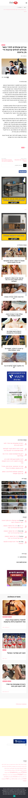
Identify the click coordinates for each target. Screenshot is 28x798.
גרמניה (25, 774)
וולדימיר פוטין (8, 774)
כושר (22, 776)
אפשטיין (19, 772)
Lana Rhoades (12, 768)
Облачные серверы (21, 704)
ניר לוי (21, 525)
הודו (12, 774)
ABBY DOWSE (4, 764)
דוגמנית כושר (12, 312)
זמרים (25, 776)
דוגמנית (20, 774)
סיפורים (9, 681)
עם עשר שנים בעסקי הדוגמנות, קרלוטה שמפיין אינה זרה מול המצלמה (14, 279)
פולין (21, 778)
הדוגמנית (15, 774)
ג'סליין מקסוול (7, 772)
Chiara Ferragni (24, 764)
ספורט (23, 147)
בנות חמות (15, 276)
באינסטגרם (14, 772)
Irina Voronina (18, 766)
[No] (26, 792)
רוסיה (7, 779)
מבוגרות (15, 776)
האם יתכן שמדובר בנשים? (16, 653)
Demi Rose (4, 766)
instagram (14, 766)
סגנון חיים (10, 776)
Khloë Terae (6, 768)
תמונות (25, 780)
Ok (14, 796)
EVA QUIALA (9, 766)
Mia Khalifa (17, 768)
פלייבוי (19, 778)
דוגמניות (11, 295)
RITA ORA (17, 770)
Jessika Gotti (24, 766)
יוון (23, 776)
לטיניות (19, 776)
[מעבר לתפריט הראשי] (26, 2)
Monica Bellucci (12, 770)
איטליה (24, 772)
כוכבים (12, 276)
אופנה (6, 770)
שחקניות (3, 778)
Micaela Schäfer (23, 768)
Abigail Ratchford (13, 764)
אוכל (8, 770)
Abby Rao (8, 764)
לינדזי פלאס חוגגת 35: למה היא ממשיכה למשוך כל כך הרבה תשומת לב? (12, 461)
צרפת (13, 778)
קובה (10, 778)
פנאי (16, 778)
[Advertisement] (14, 27)
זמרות (4, 774)
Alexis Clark (18, 764)
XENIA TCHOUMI (23, 770)
